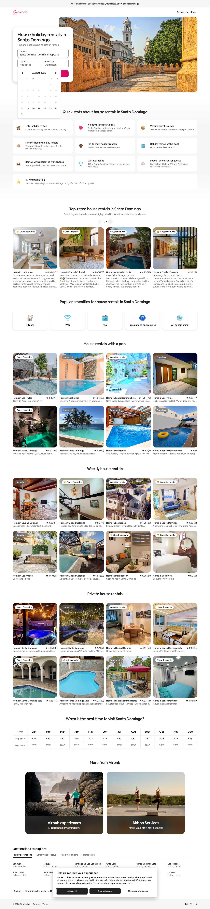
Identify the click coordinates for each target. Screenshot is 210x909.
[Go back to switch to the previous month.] (22, 73)
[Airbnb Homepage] (20, 12)
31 (22, 114)
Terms (45, 904)
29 (50, 108)
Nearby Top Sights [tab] (69, 855)
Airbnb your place (186, 12)
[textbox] (30, 64)
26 (33, 108)
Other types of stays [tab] (46, 855)
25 (28, 108)
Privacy (36, 904)
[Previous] (99, 221)
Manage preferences (138, 891)
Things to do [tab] (89, 855)
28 (45, 108)
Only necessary (105, 891)
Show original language (128, 3)
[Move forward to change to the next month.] (56, 73)
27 (39, 108)
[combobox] (43, 54)
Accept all (72, 891)
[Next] (110, 221)
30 (56, 108)
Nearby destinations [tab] (22, 855)
